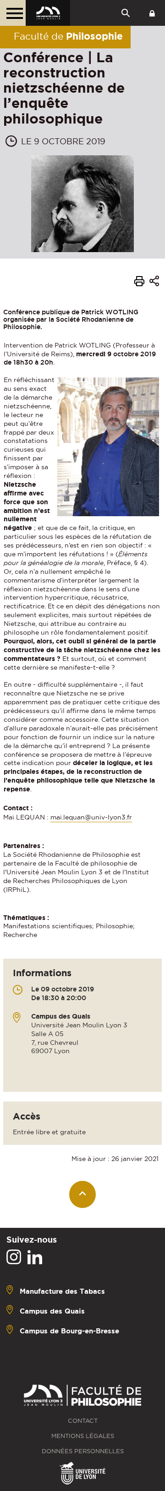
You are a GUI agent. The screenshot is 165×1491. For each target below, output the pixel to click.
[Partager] (154, 283)
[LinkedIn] (35, 1257)
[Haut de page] (82, 1194)
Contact (83, 1421)
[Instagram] (13, 1257)
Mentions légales (82, 1436)
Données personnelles (83, 1451)
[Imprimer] (139, 282)
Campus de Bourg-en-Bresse (69, 1330)
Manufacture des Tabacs (62, 1291)
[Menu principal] (13, 13)
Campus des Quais (52, 1310)
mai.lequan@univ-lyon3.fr (91, 817)
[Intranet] (152, 13)
